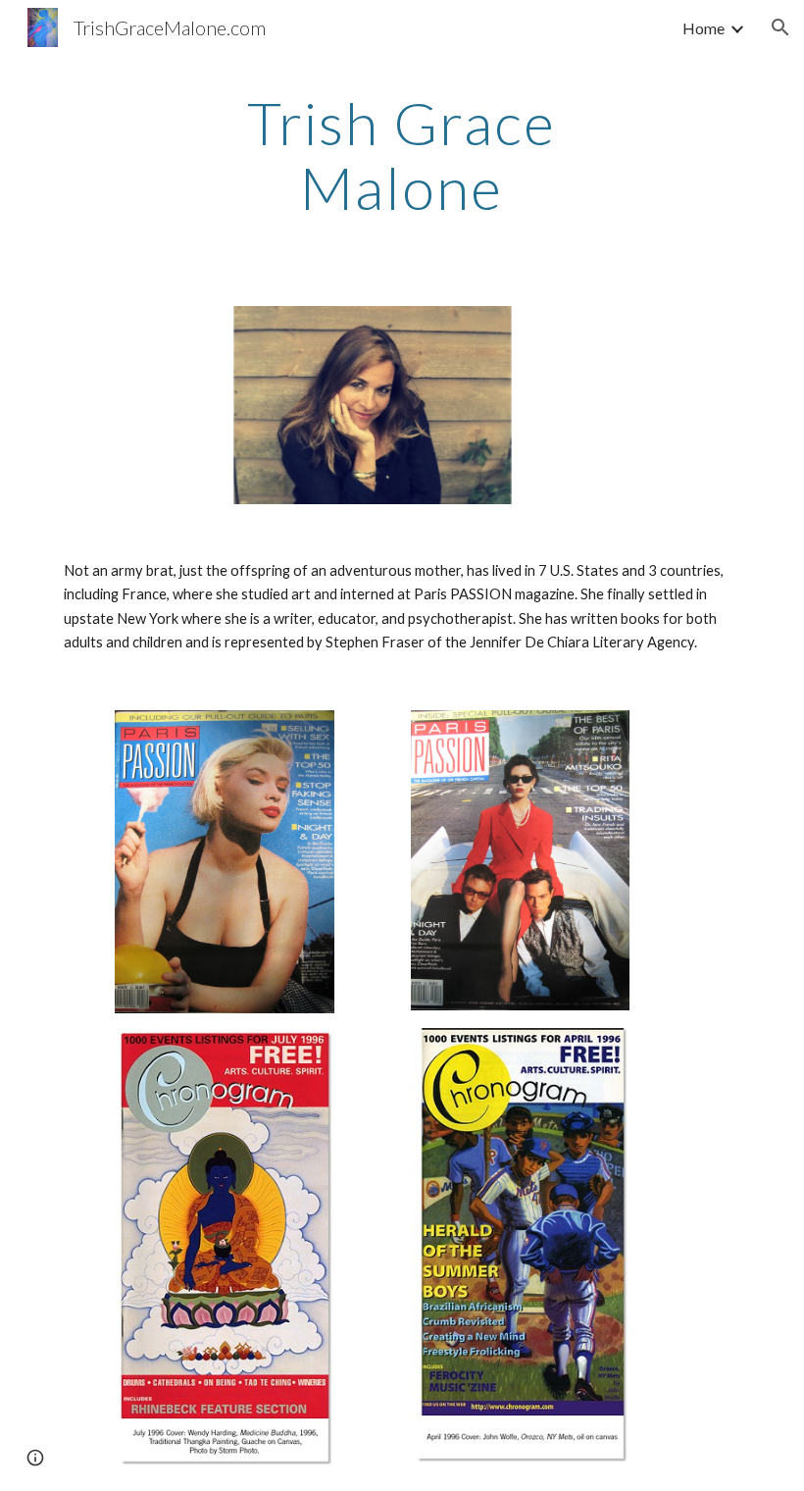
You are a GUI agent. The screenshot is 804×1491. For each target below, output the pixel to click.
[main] (402, 155)
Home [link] (703, 28)
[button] (780, 27)
